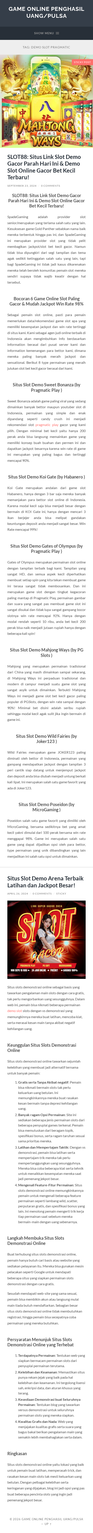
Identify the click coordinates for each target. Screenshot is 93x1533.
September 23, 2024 (22, 185)
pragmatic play (46, 425)
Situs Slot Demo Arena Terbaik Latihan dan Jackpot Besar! (45, 882)
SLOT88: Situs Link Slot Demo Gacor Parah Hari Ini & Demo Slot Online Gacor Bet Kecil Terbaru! (44, 167)
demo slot (14, 1011)
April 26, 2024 (17, 893)
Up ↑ (48, 1524)
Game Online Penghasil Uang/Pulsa (46, 12)
